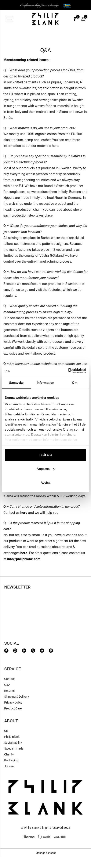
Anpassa (43, 469)
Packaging (11, 760)
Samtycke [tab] (16, 382)
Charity (9, 754)
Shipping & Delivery (16, 696)
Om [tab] (74, 382)
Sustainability (13, 742)
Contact (9, 679)
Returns (9, 690)
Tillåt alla (45, 455)
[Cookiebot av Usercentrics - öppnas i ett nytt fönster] (67, 371)
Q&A (7, 684)
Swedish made (13, 748)
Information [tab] (45, 382)
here (23, 553)
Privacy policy (13, 702)
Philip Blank (11, 736)
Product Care (13, 708)
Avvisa (45, 482)
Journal (9, 766)
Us (6, 730)
